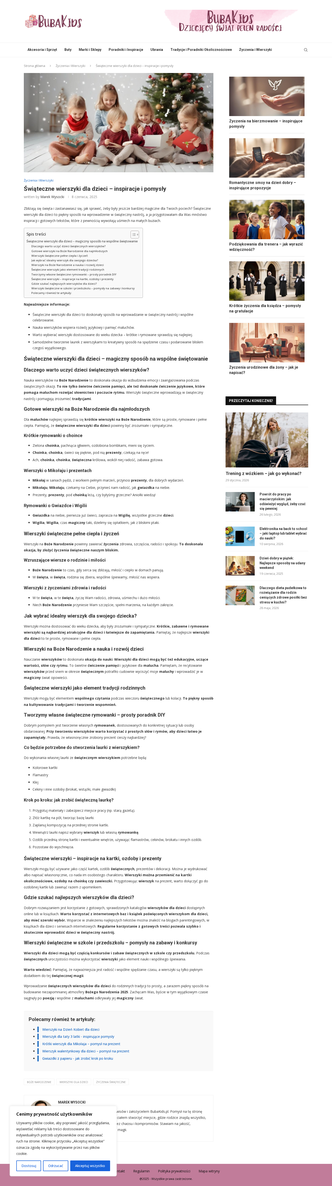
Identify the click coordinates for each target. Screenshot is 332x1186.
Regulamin (141, 1171)
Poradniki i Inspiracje (126, 50)
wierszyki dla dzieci (74, 1082)
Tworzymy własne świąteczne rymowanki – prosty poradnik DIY (73, 274)
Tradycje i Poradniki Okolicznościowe (201, 50)
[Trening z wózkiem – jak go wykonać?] (267, 440)
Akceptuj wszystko (90, 1165)
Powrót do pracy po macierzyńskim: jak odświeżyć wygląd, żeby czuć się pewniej (283, 501)
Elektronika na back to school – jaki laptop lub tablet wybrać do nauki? (283, 533)
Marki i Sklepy (90, 50)
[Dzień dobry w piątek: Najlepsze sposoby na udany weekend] (240, 565)
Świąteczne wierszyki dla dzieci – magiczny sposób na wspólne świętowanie (82, 241)
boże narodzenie (39, 1082)
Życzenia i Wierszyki (255, 50)
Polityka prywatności (174, 1171)
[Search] (305, 50)
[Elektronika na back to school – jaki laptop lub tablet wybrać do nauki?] (240, 536)
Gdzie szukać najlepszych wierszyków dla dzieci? (64, 283)
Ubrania (156, 50)
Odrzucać (55, 1165)
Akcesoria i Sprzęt (42, 50)
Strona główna (34, 66)
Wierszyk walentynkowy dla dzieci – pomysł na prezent (85, 1051)
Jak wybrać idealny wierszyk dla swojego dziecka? (64, 260)
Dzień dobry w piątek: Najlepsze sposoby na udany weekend (282, 563)
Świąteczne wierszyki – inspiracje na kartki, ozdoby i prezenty (72, 279)
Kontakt (119, 1171)
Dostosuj (28, 1165)
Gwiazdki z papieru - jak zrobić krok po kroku (77, 1058)
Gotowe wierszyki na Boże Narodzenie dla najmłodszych (69, 251)
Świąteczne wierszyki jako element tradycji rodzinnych (67, 269)
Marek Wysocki (52, 196)
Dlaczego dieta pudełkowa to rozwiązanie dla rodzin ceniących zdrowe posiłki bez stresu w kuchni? (283, 595)
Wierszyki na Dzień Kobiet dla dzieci (70, 1029)
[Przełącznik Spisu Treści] (132, 234)
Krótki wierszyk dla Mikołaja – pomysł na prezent (81, 1043)
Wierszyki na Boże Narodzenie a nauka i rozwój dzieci (67, 265)
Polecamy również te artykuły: (51, 293)
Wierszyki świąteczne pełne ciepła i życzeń (59, 255)
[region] (63, 1141)
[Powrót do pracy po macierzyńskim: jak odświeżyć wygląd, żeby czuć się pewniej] (240, 501)
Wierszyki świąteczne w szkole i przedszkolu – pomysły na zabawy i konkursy (83, 288)
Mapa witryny (209, 1171)
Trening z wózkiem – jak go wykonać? (263, 473)
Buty (67, 50)
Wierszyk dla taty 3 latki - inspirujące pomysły (78, 1036)
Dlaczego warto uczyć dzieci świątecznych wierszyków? (68, 246)
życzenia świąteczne (111, 1082)
